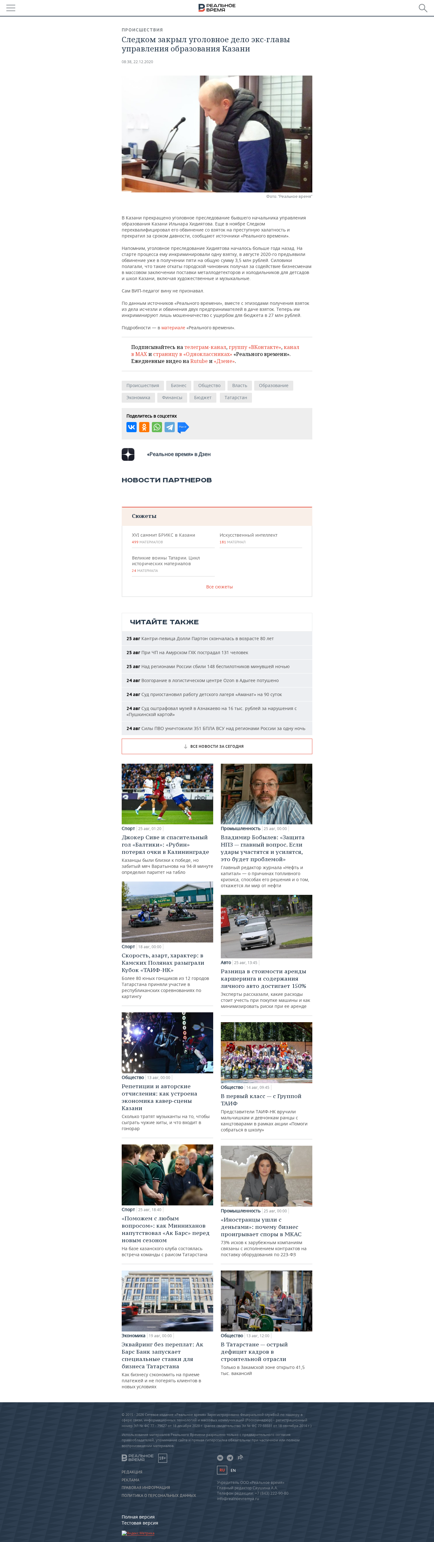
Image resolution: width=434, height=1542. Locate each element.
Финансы (172, 397)
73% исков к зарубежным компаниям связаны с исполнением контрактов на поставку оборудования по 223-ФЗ (264, 1236)
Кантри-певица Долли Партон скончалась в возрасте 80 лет (200, 638)
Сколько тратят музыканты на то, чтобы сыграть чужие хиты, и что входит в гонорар (166, 1107)
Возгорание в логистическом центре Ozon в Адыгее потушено (202, 680)
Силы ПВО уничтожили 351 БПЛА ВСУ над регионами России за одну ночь (215, 728)
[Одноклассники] (144, 427)
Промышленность (241, 828)
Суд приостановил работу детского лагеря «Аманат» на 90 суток (204, 694)
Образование (273, 385)
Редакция (132, 1472)
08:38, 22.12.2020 (137, 61)
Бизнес (178, 385)
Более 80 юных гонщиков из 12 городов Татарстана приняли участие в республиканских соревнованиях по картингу (165, 975)
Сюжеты (144, 516)
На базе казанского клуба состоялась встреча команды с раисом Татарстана (166, 1236)
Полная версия (138, 1517)
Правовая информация (146, 1487)
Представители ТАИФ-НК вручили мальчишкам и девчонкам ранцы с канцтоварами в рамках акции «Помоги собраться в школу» (264, 1112)
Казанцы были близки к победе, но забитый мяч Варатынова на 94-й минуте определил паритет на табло (167, 854)
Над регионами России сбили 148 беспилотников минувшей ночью (208, 666)
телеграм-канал (205, 347)
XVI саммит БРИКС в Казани (163, 538)
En (233, 1470)
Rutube (199, 361)
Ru (222, 1470)
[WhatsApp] (157, 427)
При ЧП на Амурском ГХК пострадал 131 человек (187, 652)
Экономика (138, 397)
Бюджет (203, 397)
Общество (209, 385)
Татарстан (236, 397)
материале (173, 328)
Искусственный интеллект (248, 538)
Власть (239, 385)
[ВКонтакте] (131, 427)
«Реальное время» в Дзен (179, 454)
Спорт (128, 828)
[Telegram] (170, 427)
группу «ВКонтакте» (255, 347)
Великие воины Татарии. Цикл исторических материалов (166, 564)
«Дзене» (224, 361)
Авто (226, 962)
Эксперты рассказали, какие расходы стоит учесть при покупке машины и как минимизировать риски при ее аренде (265, 988)
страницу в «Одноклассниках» (192, 354)
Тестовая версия (140, 1523)
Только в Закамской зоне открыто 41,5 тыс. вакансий (263, 1358)
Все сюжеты (219, 587)
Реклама (130, 1480)
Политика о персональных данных (159, 1495)
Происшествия (142, 30)
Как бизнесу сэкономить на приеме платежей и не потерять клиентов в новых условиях (162, 1365)
